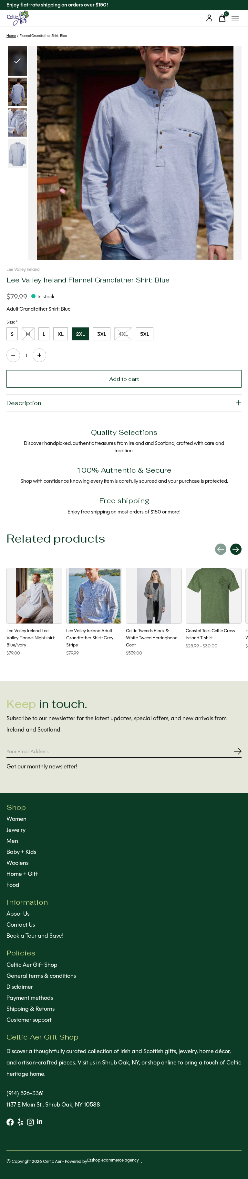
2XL (80, 334)
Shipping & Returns (30, 1009)
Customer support (29, 1020)
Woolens (17, 863)
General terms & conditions (41, 976)
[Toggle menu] (235, 18)
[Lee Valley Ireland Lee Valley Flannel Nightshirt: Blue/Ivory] (34, 596)
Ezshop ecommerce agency (113, 1160)
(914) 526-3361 (25, 1093)
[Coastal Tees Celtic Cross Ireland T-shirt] (214, 596)
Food (12, 885)
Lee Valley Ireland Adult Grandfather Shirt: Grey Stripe (89, 637)
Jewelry (16, 830)
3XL (101, 334)
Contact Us (20, 924)
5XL (144, 334)
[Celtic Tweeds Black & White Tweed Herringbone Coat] (154, 596)
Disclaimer (19, 987)
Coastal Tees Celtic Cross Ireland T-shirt (210, 634)
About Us (17, 913)
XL (60, 334)
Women (16, 819)
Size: (12, 322)
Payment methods (29, 998)
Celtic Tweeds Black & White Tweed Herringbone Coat (151, 637)
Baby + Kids (21, 852)
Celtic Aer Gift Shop (31, 965)
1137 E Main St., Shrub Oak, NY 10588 (53, 1104)
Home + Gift (22, 874)
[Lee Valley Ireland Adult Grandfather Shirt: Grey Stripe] (94, 596)
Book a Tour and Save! (35, 935)
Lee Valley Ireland (23, 269)
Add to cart (124, 378)
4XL (123, 334)
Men (12, 841)
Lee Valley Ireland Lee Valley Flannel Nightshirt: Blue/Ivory (30, 637)
